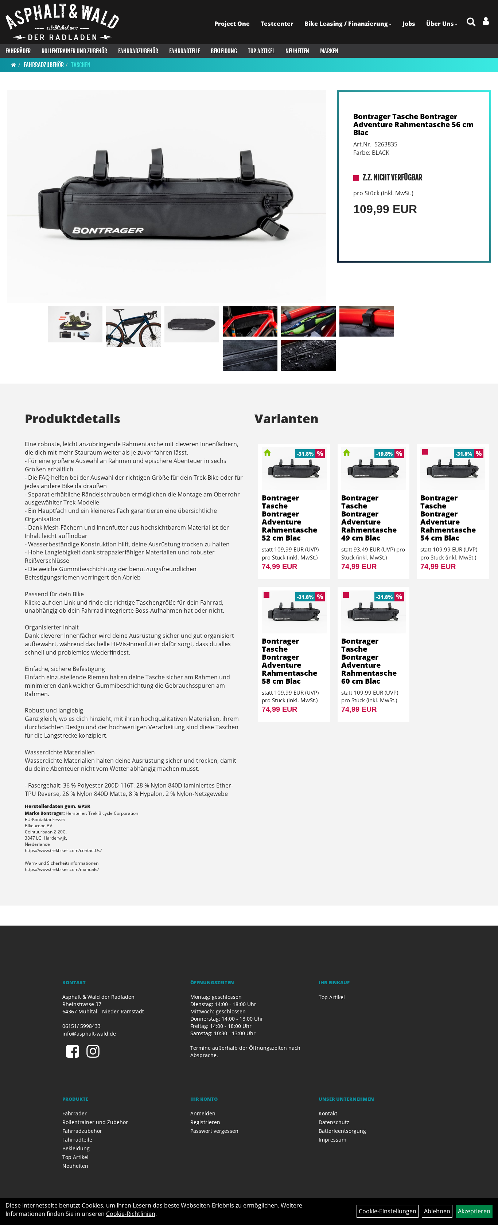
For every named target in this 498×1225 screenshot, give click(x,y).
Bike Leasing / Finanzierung (346, 24)
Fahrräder (18, 51)
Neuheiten (297, 51)
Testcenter (277, 24)
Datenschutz (334, 1122)
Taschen (80, 64)
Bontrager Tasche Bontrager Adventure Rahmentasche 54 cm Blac (448, 518)
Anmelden (202, 1113)
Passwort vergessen (214, 1130)
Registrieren (205, 1122)
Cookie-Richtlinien (130, 1214)
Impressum (332, 1139)
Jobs (408, 24)
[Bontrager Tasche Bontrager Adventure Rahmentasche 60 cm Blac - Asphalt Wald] (373, 611)
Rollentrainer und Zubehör (74, 51)
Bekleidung (224, 51)
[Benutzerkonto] (486, 21)
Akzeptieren (474, 1211)
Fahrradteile (184, 51)
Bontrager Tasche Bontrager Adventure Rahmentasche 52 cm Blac (289, 518)
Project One (232, 24)
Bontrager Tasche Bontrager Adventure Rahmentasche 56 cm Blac (413, 124)
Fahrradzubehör (138, 51)
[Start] (13, 64)
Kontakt (328, 1113)
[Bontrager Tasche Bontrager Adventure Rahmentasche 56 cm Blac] (166, 196)
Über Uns (440, 24)
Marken (329, 51)
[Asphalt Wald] (62, 22)
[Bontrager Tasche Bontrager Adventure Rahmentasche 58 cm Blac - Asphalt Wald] (294, 611)
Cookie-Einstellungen (387, 1211)
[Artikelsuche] (471, 22)
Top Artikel (261, 51)
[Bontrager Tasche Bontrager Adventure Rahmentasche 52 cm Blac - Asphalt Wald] (294, 468)
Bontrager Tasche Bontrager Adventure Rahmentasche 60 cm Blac (369, 661)
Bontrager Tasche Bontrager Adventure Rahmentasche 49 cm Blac (369, 518)
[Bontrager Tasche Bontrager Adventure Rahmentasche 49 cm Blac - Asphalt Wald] (373, 468)
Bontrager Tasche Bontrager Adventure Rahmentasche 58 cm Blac (289, 661)
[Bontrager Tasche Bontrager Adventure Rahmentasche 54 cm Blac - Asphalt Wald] (452, 468)
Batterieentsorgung (342, 1130)
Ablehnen (437, 1211)
